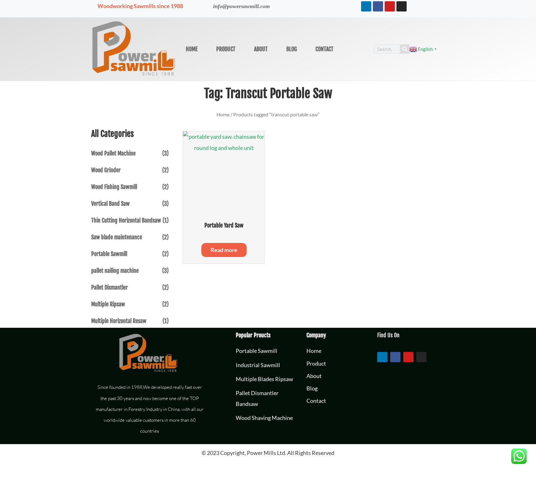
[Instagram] (401, 6)
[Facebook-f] (395, 357)
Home (223, 114)
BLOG (291, 49)
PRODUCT (225, 49)
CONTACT (324, 49)
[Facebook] (378, 6)
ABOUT (261, 49)
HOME (192, 49)
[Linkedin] (366, 6)
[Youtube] (390, 6)
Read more (224, 250)
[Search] (404, 49)
